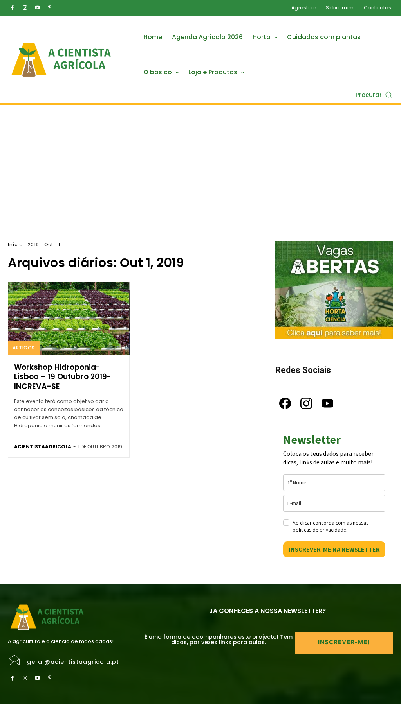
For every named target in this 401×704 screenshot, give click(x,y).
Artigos (24, 347)
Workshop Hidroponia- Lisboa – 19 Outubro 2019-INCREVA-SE (62, 377)
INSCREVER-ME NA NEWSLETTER (334, 549)
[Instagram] (24, 8)
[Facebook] (12, 8)
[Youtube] (37, 8)
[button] (374, 94)
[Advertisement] (200, 164)
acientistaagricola (42, 446)
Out (48, 244)
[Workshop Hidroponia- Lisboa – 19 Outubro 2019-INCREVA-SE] (69, 318)
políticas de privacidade (319, 530)
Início (15, 244)
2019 (33, 244)
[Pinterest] (49, 8)
